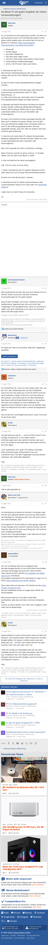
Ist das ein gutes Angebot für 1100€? (23, 722)
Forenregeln (22, 363)
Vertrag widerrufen (33, 935)
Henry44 (6, 18)
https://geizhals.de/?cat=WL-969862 (21, 580)
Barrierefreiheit (19, 938)
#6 (46, 485)
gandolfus (9, 725)
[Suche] (46, 3)
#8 (46, 562)
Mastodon (37, 917)
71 (5, 873)
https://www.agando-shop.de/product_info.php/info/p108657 (18, 44)
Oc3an (8, 697)
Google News (9, 917)
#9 (46, 631)
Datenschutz (30, 938)
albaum (8, 734)
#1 (46, 31)
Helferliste (40, 361)
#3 (46, 344)
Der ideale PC (5, 361)
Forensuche (32, 365)
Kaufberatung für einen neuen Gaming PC (26, 732)
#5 (46, 431)
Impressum (5, 935)
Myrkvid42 (9, 706)
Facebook (41, 913)
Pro (17, 338)
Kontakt (13, 935)
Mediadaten (21, 935)
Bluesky (28, 913)
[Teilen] (42, 31)
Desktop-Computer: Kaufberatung (22, 697)
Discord (17, 913)
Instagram (24, 917)
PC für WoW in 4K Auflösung (19, 713)
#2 (46, 288)
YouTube (13, 921)
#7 (46, 503)
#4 (46, 384)
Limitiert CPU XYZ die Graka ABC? (16, 365)
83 (5, 793)
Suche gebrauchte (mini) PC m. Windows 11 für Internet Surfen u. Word (26, 693)
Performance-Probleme (8, 363)
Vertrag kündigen (7, 938)
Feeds (6, 913)
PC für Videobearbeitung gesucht (21, 703)
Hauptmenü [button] (4, 3)
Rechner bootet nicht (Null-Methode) (23, 361)
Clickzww (9, 715)
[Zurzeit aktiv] (6, 499)
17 (5, 833)
